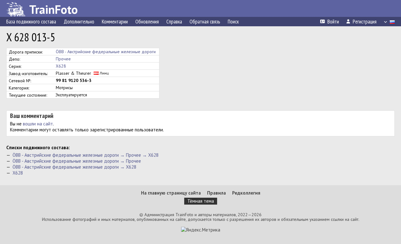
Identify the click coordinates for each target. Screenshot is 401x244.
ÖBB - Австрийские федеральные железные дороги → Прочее (77, 161)
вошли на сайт (38, 124)
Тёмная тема (200, 201)
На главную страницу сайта (171, 193)
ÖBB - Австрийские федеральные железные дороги (106, 51)
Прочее (63, 59)
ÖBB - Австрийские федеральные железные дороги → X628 (74, 167)
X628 (61, 66)
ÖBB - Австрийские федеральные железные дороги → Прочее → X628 (86, 155)
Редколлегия (246, 193)
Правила (216, 193)
